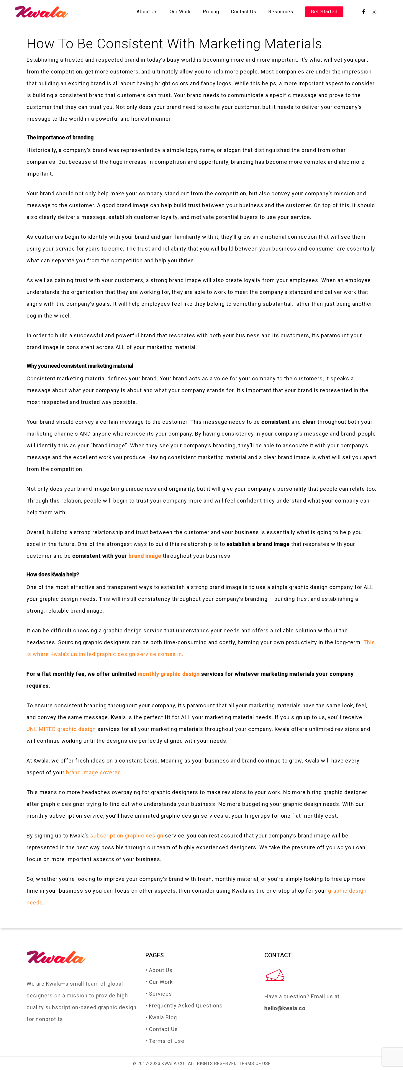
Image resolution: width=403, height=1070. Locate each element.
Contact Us (243, 11)
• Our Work (159, 982)
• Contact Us (161, 1029)
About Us (147, 11)
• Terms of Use (164, 1041)
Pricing (211, 11)
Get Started (324, 11)
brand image (145, 556)
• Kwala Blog (161, 1017)
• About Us (159, 970)
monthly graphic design (169, 674)
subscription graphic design (126, 835)
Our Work (180, 11)
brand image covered (93, 772)
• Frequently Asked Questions (184, 1005)
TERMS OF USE (255, 1063)
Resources (280, 11)
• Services (158, 994)
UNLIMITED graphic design (61, 729)
